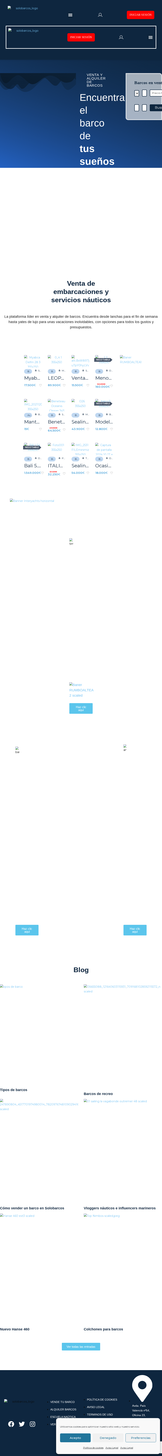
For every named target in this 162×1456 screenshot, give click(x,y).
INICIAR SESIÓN (141, 14)
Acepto (75, 1438)
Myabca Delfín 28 (33, 378)
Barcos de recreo (98, 1094)
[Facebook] (11, 1424)
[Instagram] (32, 1424)
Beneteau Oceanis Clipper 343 (57, 422)
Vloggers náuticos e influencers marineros (120, 1208)
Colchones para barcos (103, 1329)
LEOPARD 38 (57, 378)
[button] (70, 15)
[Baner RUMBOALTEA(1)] (132, 360)
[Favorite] (40, 385)
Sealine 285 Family (80, 422)
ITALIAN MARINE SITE (57, 465)
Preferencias (141, 1438)
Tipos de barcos (13, 1090)
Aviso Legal (111, 1447)
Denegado (108, 1438)
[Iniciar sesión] (100, 15)
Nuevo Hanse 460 (14, 1329)
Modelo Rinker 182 (104, 422)
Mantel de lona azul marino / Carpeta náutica (33, 422)
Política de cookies (93, 1447)
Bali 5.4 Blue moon (33, 465)
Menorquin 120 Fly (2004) (104, 378)
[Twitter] (22, 1424)
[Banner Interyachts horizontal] (32, 500)
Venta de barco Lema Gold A (80, 378)
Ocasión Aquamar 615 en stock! (104, 465)
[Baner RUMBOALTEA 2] (81, 690)
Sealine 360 (80, 465)
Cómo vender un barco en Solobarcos (32, 1208)
